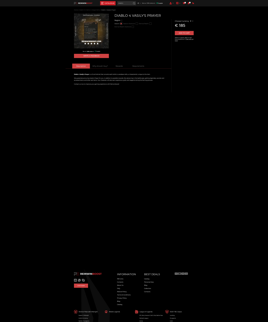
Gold (171, 321)
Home (76, 10)
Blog (118, 301)
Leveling (172, 315)
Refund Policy (122, 292)
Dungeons (173, 318)
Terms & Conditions (124, 295)
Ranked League (143, 318)
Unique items (95, 10)
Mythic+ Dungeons (84, 321)
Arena (141, 321)
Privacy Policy (122, 298)
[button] (188, 3)
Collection (147, 288)
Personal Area (149, 282)
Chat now (81, 285)
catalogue (109, 3)
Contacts (120, 282)
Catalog (119, 304)
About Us (120, 285)
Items (88, 10)
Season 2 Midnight (84, 315)
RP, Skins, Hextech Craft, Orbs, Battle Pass (151, 315)
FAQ (118, 288)
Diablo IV (82, 10)
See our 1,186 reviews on (148, 3)
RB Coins (120, 279)
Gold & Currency (83, 318)
